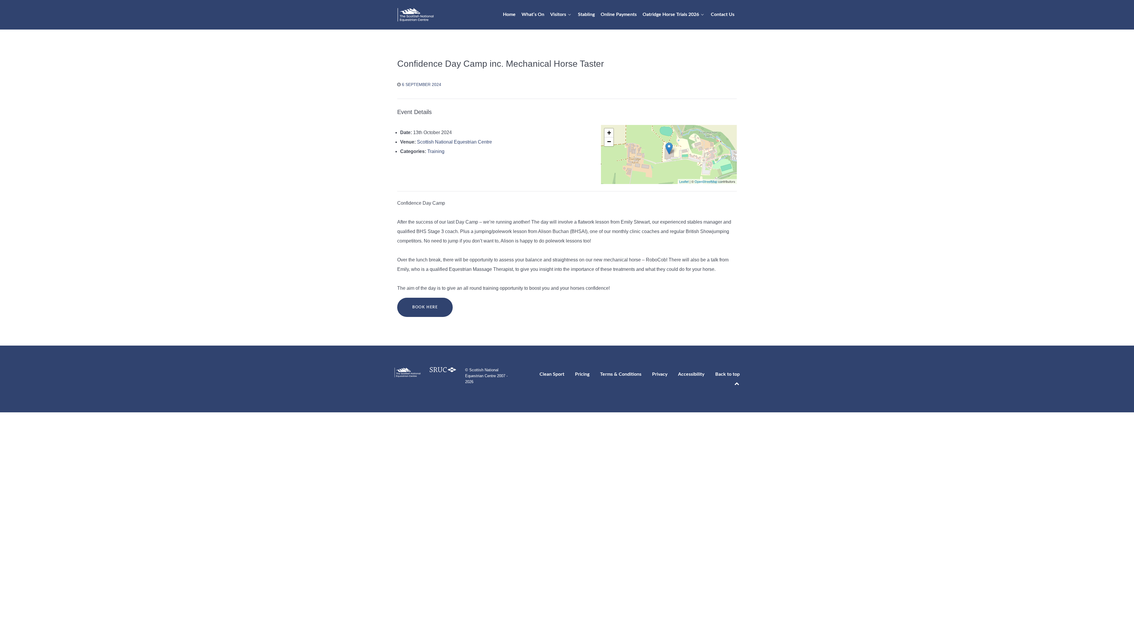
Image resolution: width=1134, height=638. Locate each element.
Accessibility (691, 374)
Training (435, 151)
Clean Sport (552, 374)
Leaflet (684, 181)
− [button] (609, 141)
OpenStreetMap (706, 181)
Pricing (582, 374)
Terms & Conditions (620, 374)
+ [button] (609, 132)
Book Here (425, 307)
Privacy (659, 374)
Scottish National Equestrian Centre (454, 141)
